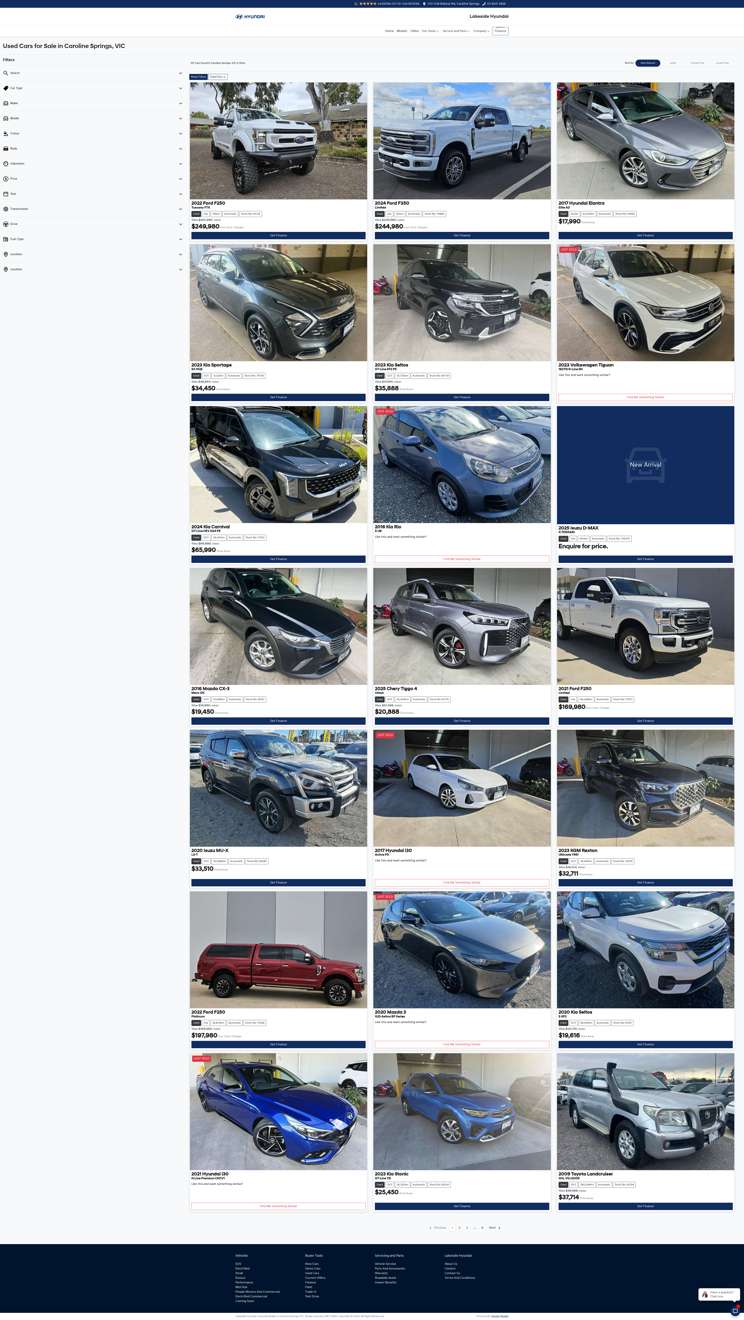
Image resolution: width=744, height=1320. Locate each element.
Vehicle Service (385, 1264)
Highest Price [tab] (697, 63)
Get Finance (278, 235)
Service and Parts (455, 31)
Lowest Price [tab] (722, 63)
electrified (242, 1268)
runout (240, 1278)
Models (402, 31)
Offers (414, 31)
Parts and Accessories (390, 1268)
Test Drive (312, 1296)
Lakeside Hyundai (489, 16)
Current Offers (315, 1278)
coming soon (244, 1301)
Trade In (310, 1291)
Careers (450, 1268)
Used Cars (312, 1273)
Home (389, 31)
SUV (238, 1264)
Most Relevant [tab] (648, 63)
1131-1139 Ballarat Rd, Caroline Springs (453, 3)
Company (480, 31)
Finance (500, 31)
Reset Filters (198, 76)
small (239, 1273)
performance (244, 1282)
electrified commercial (251, 1296)
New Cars (312, 1264)
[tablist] (685, 63)
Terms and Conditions (460, 1278)
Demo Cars (312, 1268)
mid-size (241, 1287)
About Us (451, 1264)
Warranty (381, 1273)
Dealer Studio (500, 1316)
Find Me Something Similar (645, 397)
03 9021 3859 (496, 3)
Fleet (308, 1287)
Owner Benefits (385, 1282)
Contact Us (452, 1273)
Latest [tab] (673, 63)
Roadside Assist (385, 1278)
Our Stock (429, 31)
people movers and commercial (257, 1291)
